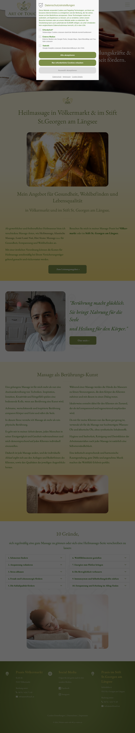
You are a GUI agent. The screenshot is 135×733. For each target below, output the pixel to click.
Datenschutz (56, 77)
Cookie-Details (77, 77)
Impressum (67, 77)
